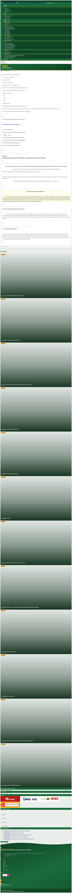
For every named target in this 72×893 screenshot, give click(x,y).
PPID (4, 868)
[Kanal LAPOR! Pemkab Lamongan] (4, 875)
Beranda (4, 861)
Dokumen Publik (7, 19)
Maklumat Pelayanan (8, 15)
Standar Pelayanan (7, 17)
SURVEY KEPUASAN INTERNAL (9, 44)
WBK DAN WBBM (7, 37)
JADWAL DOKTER (7, 23)
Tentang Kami (6, 8)
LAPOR (5, 42)
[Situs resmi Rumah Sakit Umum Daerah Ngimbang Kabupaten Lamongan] (1, 875)
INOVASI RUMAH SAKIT (8, 26)
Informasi (3, 62)
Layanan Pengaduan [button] (7, 40)
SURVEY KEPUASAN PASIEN (9, 46)
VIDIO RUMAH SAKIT (7, 33)
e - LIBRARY (6, 59)
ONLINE (5, 51)
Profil (4, 862)
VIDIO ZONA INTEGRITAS (8, 36)
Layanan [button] (5, 14)
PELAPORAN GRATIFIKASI (8, 43)
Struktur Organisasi (7, 10)
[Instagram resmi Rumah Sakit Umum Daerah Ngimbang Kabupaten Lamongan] (8, 875)
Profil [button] (5, 6)
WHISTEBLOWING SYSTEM (9, 39)
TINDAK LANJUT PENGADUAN (9, 48)
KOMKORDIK (6, 30)
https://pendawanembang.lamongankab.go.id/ (11, 124)
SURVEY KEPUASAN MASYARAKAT (10, 45)
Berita (4, 864)
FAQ (4, 867)
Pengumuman (5, 866)
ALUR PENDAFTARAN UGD (8, 57)
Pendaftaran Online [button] (7, 49)
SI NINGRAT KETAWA (7, 52)
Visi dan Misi (6, 9)
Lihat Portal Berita (4, 841)
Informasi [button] (5, 25)
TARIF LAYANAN (7, 32)
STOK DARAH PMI (7, 31)
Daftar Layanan (7, 18)
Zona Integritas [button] (6, 35)
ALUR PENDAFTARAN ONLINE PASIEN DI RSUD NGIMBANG (14, 55)
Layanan (4, 863)
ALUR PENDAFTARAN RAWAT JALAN (10, 56)
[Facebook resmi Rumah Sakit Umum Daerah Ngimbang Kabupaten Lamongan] (6, 875)
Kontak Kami (6, 11)
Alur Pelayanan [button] (6, 53)
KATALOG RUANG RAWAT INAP (9, 27)
